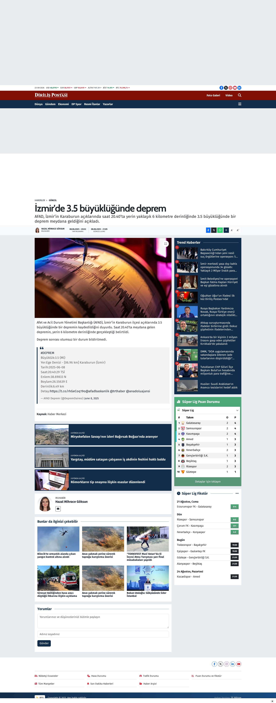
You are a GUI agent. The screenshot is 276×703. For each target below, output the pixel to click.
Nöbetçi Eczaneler (48, 675)
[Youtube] (238, 664)
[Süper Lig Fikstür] (237, 493)
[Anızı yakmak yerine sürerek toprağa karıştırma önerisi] (103, 539)
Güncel (53, 200)
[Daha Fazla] (226, 230)
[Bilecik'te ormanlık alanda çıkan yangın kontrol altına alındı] (58, 539)
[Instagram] (226, 664)
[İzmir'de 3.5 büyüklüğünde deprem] (103, 278)
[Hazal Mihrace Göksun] (45, 503)
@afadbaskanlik (97, 391)
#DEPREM (47, 353)
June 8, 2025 (91, 398)
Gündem (50, 104)
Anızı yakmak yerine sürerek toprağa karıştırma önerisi (98, 555)
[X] (220, 664)
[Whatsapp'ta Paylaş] (220, 230)
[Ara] (239, 95)
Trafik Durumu (151, 675)
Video (229, 95)
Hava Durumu (98, 675)
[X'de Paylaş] (214, 230)
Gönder (44, 643)
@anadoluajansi (138, 391)
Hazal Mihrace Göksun (71, 502)
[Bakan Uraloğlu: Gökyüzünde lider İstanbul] (148, 578)
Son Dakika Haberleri (101, 683)
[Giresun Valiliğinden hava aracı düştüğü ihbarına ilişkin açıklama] (58, 578)
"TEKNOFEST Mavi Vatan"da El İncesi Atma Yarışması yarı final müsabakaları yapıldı (145, 556)
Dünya (38, 104)
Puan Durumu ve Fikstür (208, 675)
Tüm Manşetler (46, 683)
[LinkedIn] (232, 664)
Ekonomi (63, 104)
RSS (41, 697)
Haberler (40, 200)
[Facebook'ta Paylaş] (208, 230)
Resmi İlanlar (92, 104)
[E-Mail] (58, 509)
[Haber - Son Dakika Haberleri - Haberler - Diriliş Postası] (51, 95)
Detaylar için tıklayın (208, 481)
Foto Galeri (213, 95)
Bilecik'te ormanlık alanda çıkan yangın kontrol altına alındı (56, 555)
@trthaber (117, 391)
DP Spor (76, 104)
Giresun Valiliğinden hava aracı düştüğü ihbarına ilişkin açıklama (57, 594)
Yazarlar (108, 104)
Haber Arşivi (150, 683)
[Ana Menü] (239, 104)
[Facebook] (214, 664)
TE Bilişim (236, 697)
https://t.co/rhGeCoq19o (67, 391)
